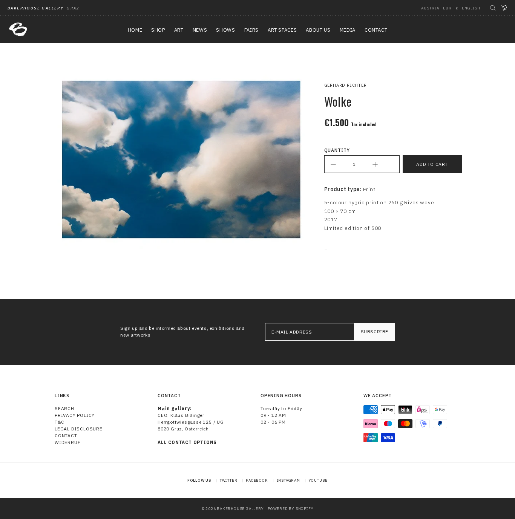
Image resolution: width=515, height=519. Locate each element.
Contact (66, 435)
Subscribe (374, 331)
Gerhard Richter (345, 85)
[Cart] (504, 8)
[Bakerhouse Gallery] (18, 29)
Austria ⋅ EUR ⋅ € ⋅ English (450, 8)
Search (64, 408)
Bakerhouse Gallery (240, 508)
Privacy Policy (75, 415)
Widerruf (67, 442)
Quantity (337, 150)
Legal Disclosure (79, 429)
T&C (59, 422)
